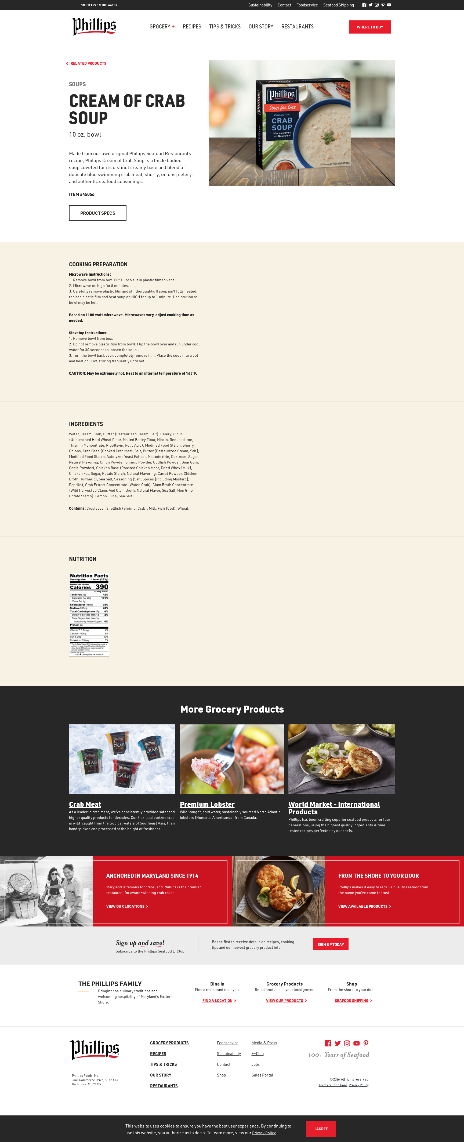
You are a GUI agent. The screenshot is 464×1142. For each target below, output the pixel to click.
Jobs (256, 1064)
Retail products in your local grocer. (284, 989)
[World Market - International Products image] (341, 759)
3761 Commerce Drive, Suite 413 (95, 1080)
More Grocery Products (232, 709)
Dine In (217, 984)
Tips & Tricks (225, 26)
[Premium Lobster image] (232, 759)
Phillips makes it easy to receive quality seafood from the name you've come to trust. (383, 889)
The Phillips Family (110, 984)
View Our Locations (125, 906)
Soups (77, 84)
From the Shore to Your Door (378, 875)
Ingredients (86, 424)
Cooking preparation (98, 264)
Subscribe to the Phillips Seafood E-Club (150, 951)
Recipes (192, 26)
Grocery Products (284, 984)
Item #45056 (82, 194)
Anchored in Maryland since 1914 (152, 875)
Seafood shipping (351, 1000)
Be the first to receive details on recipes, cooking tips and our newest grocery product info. (253, 944)
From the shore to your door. (352, 989)
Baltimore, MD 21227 (86, 1084)
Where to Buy (370, 27)
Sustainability (260, 5)
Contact (284, 5)
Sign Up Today (331, 944)
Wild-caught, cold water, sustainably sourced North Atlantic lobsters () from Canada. (230, 814)
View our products (284, 1000)
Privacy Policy (358, 1085)
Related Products (88, 63)
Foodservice (307, 5)
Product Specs (97, 213)
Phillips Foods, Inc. (85, 1075)
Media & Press (264, 1042)
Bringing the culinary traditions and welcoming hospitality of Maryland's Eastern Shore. (135, 996)
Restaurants (297, 26)
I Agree (321, 1128)
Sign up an (140, 942)
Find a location (217, 1000)
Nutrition (82, 559)
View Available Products (362, 906)
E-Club (258, 1053)
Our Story (261, 26)
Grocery (160, 26)
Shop (351, 984)
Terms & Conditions (333, 1085)
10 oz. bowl (85, 134)
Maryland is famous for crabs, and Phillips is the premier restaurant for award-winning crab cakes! (153, 889)
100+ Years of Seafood (338, 1054)
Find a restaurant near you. (217, 989)
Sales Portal (262, 1075)
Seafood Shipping (338, 5)
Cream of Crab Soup (127, 108)
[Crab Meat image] (122, 759)
